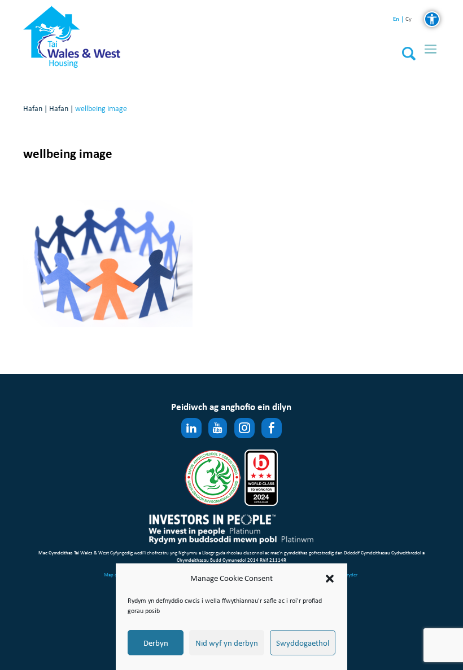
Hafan (32, 108)
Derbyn (155, 643)
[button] (329, 578)
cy (408, 19)
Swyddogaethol (302, 643)
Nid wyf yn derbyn (226, 643)
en (396, 19)
